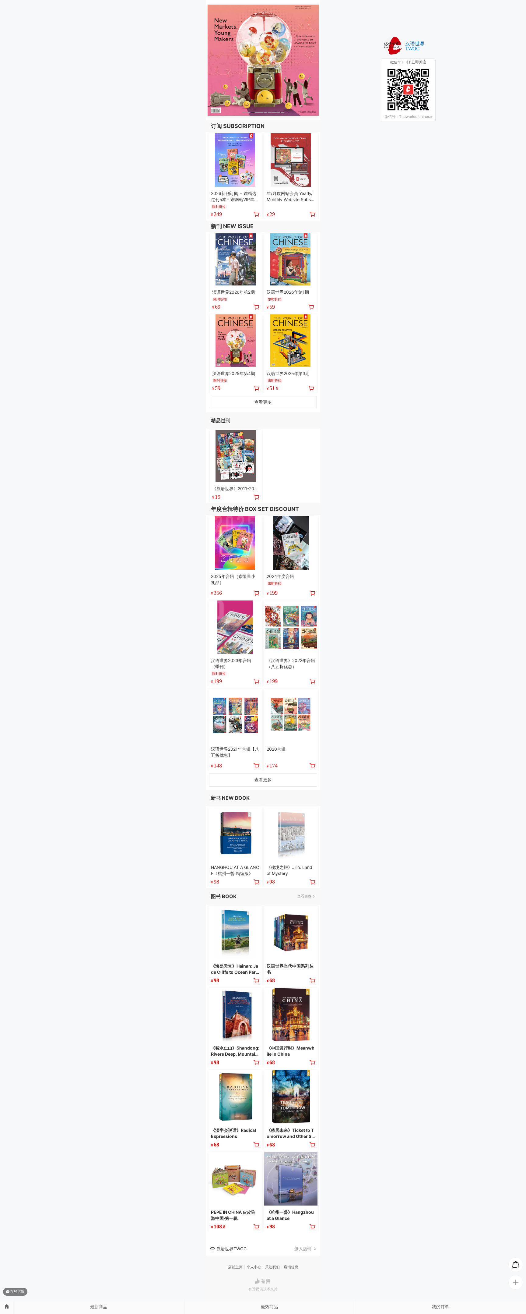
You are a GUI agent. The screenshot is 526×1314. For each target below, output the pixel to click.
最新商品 (98, 1306)
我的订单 (440, 1306)
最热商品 (269, 1306)
